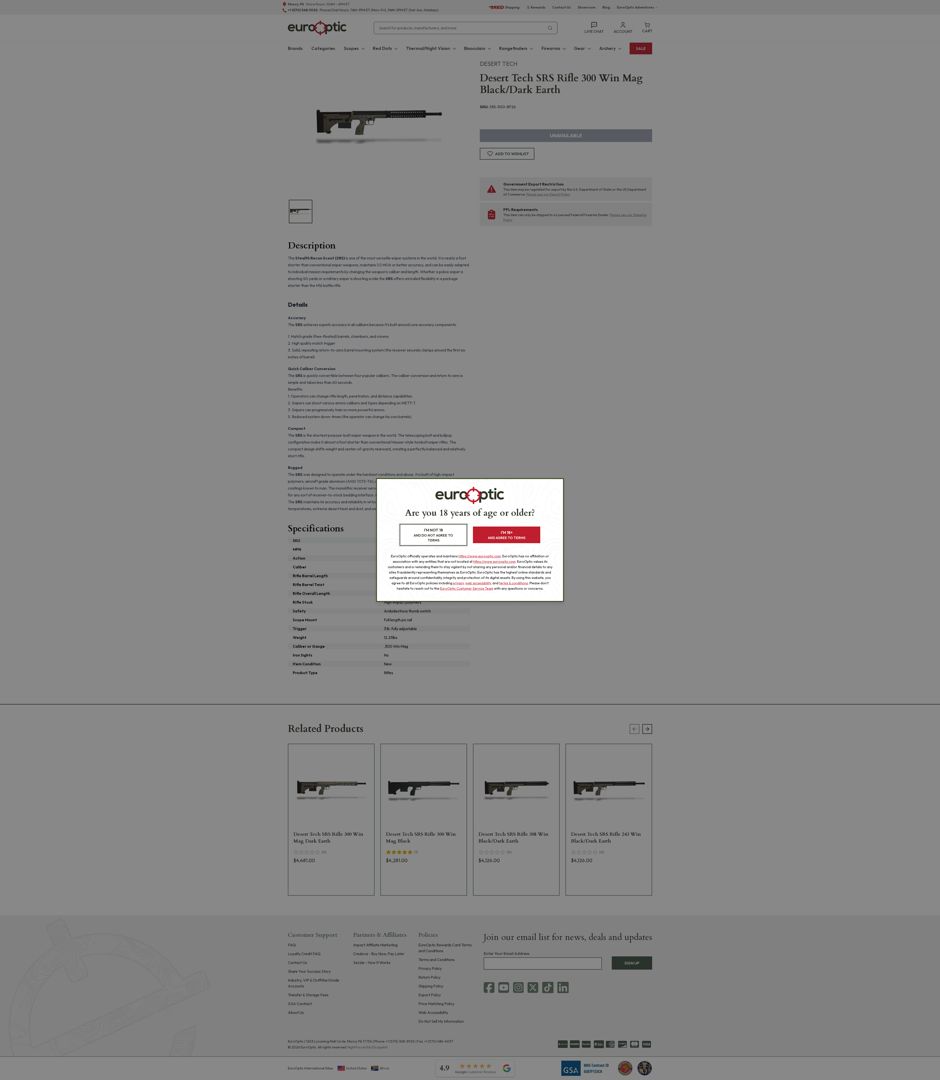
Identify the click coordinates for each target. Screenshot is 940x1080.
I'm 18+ (506, 535)
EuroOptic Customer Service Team (466, 588)
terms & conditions (513, 583)
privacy (458, 583)
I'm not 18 (433, 535)
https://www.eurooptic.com (479, 556)
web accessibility (478, 583)
